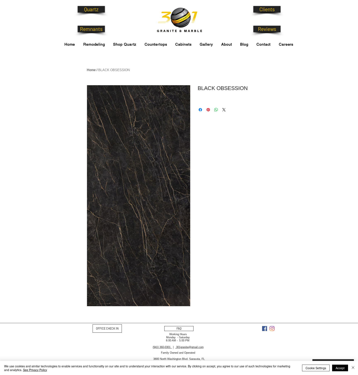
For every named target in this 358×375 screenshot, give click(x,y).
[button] (125, 44)
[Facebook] (264, 328)
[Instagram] (272, 328)
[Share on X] (223, 109)
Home (91, 70)
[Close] (353, 368)
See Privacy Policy (35, 370)
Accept (340, 368)
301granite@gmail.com (189, 347)
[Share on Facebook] (200, 109)
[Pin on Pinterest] (208, 109)
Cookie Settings (316, 368)
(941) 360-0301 (162, 347)
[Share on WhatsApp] (216, 109)
